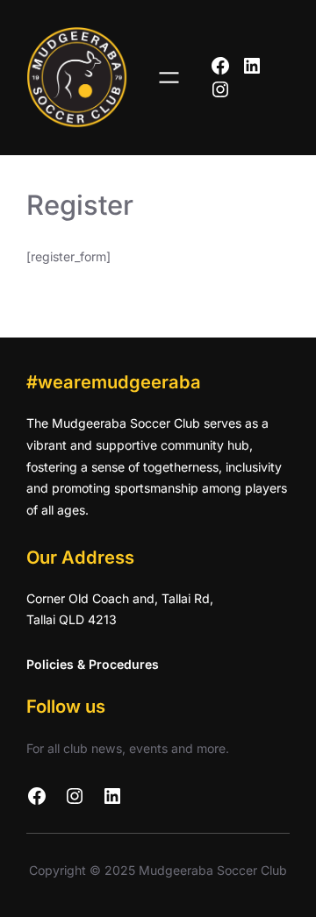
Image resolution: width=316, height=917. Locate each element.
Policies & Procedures (92, 664)
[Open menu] (168, 77)
